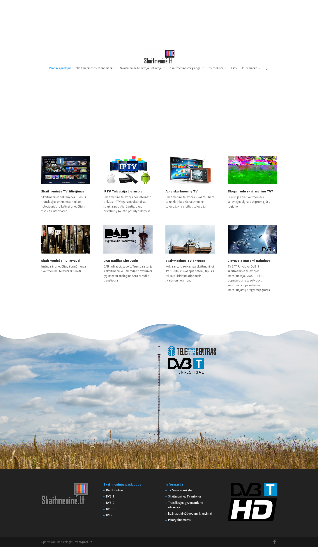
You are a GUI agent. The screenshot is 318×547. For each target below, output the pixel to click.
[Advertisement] (159, 23)
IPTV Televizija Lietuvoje (122, 191)
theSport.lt (83, 542)
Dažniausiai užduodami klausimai (190, 513)
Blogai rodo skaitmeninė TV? (250, 191)
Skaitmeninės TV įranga (185, 68)
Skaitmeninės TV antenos (185, 260)
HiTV (234, 68)
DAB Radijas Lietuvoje (120, 260)
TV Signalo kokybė (180, 490)
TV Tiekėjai (216, 68)
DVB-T (110, 496)
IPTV (109, 515)
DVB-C (110, 503)
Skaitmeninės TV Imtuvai (60, 260)
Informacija (249, 68)
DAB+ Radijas (114, 490)
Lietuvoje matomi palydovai (249, 260)
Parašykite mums (179, 520)
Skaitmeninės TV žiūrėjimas (62, 191)
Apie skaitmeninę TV (181, 191)
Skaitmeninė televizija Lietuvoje (141, 68)
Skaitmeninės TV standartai (94, 68)
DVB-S (110, 509)
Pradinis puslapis (60, 68)
